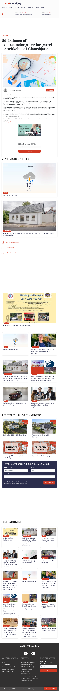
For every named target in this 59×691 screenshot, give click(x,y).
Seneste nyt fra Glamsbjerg (28, 662)
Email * (33, 467)
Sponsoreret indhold (26, 680)
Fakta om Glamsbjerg (26, 669)
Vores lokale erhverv (26, 664)
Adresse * (6, 474)
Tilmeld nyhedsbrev (50, 688)
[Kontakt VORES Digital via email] (33, 653)
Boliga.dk (8, 122)
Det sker (23, 7)
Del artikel (49, 90)
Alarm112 (4, 7)
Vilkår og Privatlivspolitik (8, 667)
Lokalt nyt (30, 7)
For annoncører (6, 664)
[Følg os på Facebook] (26, 653)
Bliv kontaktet (49, 483)
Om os (3, 662)
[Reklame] (29, 130)
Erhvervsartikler (25, 671)
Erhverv (17, 7)
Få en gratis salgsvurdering (28, 676)
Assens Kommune (26, 674)
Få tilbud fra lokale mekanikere (29, 678)
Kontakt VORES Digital (8, 669)
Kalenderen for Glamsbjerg (28, 667)
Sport (37, 7)
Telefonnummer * (8, 467)
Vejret (42, 7)
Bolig (10, 7)
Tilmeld (29, 151)
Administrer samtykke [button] (7, 671)
